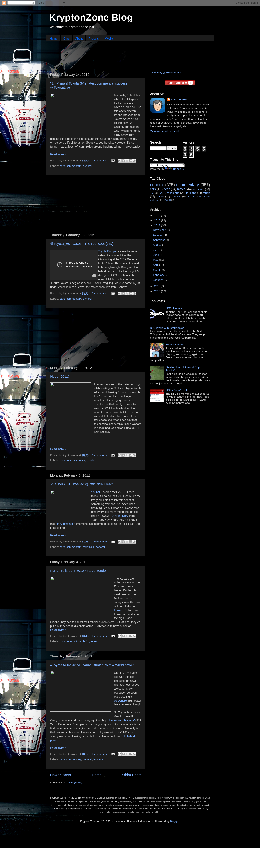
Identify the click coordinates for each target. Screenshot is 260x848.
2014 (157, 215)
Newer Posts (60, 775)
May (156, 259)
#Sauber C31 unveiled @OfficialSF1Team (82, 484)
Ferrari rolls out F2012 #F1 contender (78, 571)
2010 (157, 291)
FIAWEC (167, 200)
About (79, 38)
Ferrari (118, 610)
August (157, 244)
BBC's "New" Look (176, 390)
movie (90, 460)
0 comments (99, 160)
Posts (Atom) (74, 782)
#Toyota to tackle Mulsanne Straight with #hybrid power (92, 665)
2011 (157, 286)
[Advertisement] (130, 55)
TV (151, 192)
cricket (190, 196)
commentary (73, 165)
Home (53, 38)
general (87, 165)
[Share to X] (127, 161)
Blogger (174, 821)
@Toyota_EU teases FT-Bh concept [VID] (81, 244)
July (156, 250)
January (158, 279)
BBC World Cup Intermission (167, 327)
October (158, 235)
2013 (157, 220)
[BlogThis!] (123, 161)
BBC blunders (174, 308)
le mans (98, 759)
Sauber (95, 492)
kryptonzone (179, 99)
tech (167, 189)
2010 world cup (169, 192)
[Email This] (120, 161)
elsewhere (120, 700)
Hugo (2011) (59, 376)
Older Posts (131, 775)
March (157, 270)
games (160, 196)
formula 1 (88, 547)
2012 (157, 225)
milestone (176, 196)
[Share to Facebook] (130, 161)
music (206, 192)
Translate (178, 169)
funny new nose (65, 523)
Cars (66, 38)
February (159, 275)
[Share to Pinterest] (134, 161)
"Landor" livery (119, 515)
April (156, 264)
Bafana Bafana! (175, 344)
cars (62, 165)
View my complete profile (165, 131)
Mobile (109, 38)
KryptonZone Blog (91, 17)
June (156, 255)
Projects (94, 38)
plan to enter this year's (122, 720)
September (160, 240)
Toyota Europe (107, 251)
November (159, 229)
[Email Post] (113, 160)
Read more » (58, 154)
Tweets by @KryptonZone (165, 72)
